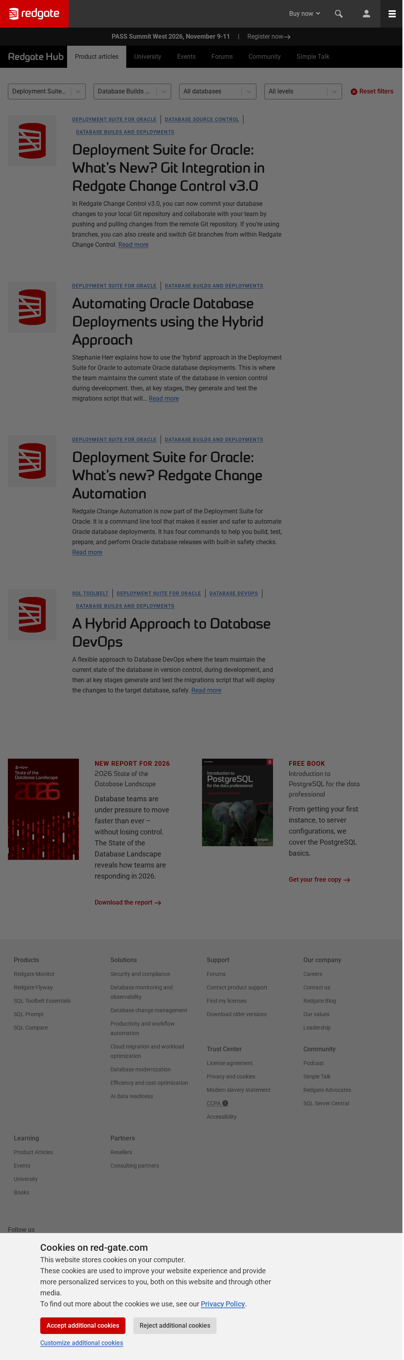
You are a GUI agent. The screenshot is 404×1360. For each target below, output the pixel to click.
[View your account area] (366, 14)
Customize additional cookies (81, 1343)
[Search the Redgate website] (339, 14)
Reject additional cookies (175, 1325)
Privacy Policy (223, 1304)
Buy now (301, 13)
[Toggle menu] (392, 14)
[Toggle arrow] (318, 13)
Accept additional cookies (83, 1325)
